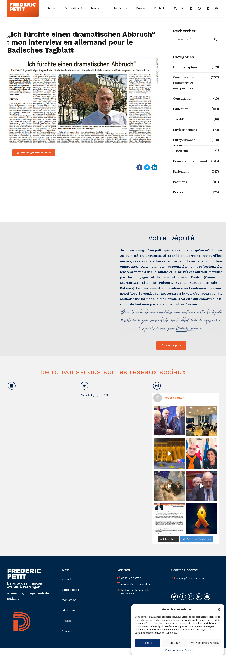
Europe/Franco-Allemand (185, 142)
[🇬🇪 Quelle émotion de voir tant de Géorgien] (169, 453)
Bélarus (182, 151)
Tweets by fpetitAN (94, 395)
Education (180, 109)
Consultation (182, 98)
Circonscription (185, 67)
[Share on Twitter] (147, 167)
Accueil (51, 8)
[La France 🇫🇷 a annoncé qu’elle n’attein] (201, 486)
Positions (180, 182)
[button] (219, 609)
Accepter (148, 642)
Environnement (185, 129)
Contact (189, 650)
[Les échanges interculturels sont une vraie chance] (201, 421)
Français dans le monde (191, 161)
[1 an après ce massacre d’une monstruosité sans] (201, 518)
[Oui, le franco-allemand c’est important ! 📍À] (169, 421)
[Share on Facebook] (139, 167)
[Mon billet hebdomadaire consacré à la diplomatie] (169, 518)
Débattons (120, 8)
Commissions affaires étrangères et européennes (189, 83)
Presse (140, 8)
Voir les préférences (205, 642)
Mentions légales (174, 650)
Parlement (181, 171)
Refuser (174, 642)
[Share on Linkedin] (154, 167)
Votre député (73, 8)
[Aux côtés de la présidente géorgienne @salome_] (201, 453)
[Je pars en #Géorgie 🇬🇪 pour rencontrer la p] (169, 486)
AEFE (180, 119)
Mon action (98, 8)
